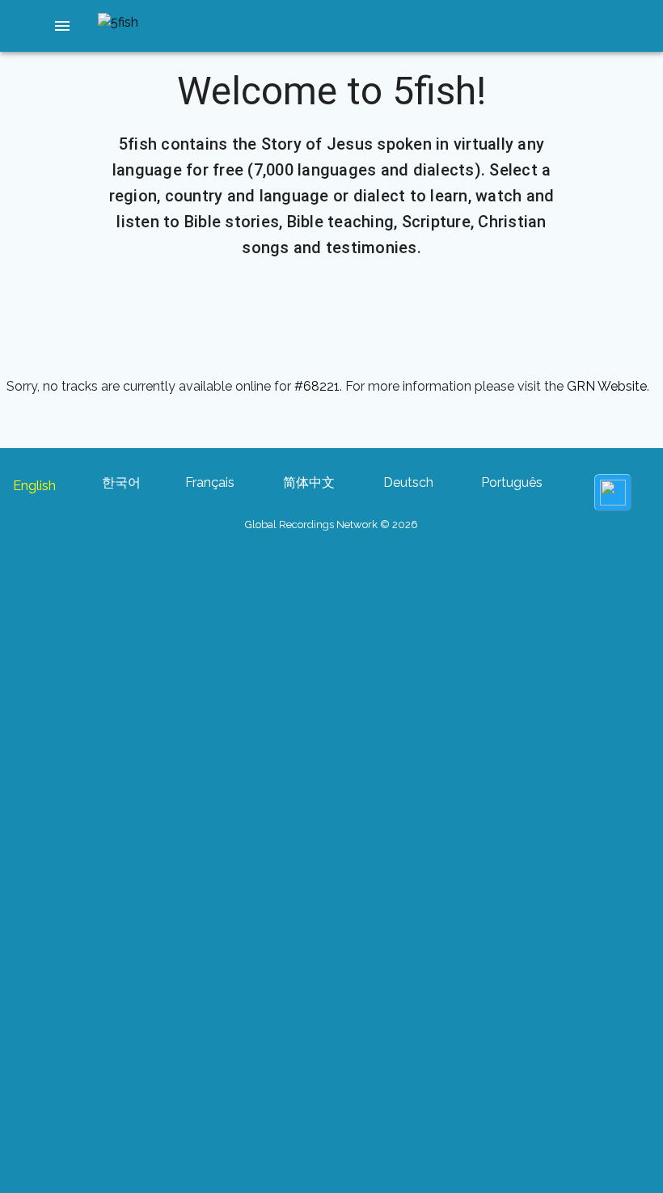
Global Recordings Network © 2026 (331, 524)
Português (512, 482)
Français (209, 482)
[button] (62, 26)
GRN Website (607, 386)
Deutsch (408, 482)
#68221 (317, 386)
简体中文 (309, 482)
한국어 (121, 482)
